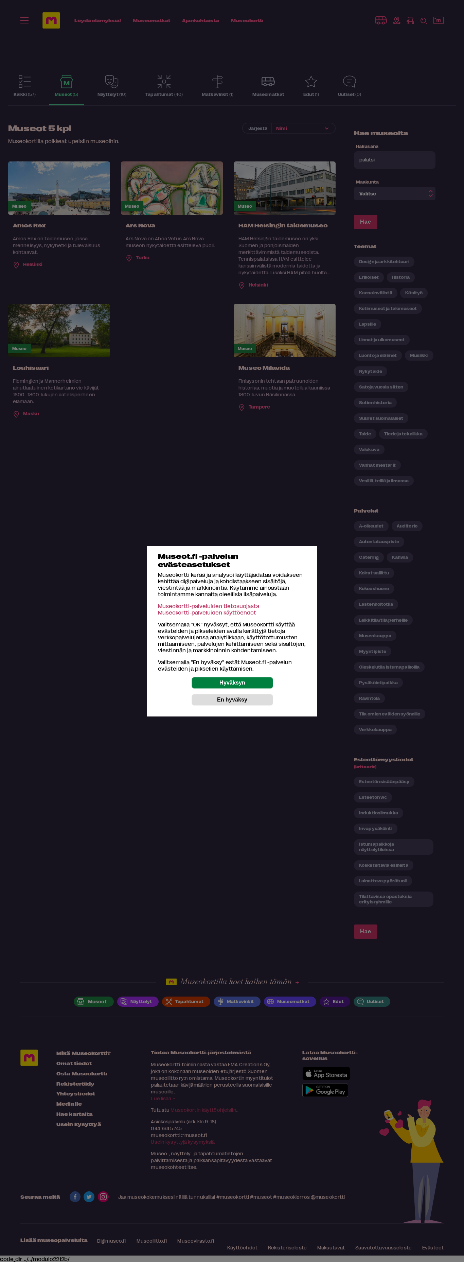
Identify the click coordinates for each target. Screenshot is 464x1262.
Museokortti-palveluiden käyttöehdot (207, 612)
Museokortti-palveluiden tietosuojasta (208, 606)
